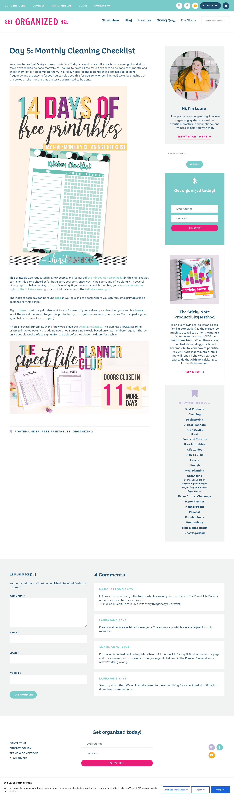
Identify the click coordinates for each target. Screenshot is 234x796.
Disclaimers (19, 758)
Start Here (110, 20)
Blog (128, 20)
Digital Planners (195, 424)
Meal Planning (194, 470)
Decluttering (194, 419)
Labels (194, 460)
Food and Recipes (195, 439)
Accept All (220, 789)
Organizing (83, 431)
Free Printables (56, 431)
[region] (117, 787)
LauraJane (108, 620)
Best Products (194, 409)
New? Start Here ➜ (194, 136)
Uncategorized (194, 533)
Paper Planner (194, 501)
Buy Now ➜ (195, 372)
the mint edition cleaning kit (106, 278)
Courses (39, 5)
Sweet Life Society (90, 327)
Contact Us (102, 5)
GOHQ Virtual (62, 5)
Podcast (194, 512)
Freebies (144, 20)
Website (15, 673)
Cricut (194, 434)
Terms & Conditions (24, 753)
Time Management (194, 527)
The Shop (188, 20)
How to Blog (194, 454)
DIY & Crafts (195, 430)
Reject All (200, 789)
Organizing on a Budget (194, 484)
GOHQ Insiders (15, 5)
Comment (17, 596)
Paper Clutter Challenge (194, 496)
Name (14, 632)
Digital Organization (194, 480)
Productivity (194, 522)
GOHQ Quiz (166, 20)
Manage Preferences (175, 789)
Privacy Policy (20, 748)
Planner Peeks (194, 506)
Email (15, 652)
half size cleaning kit (97, 289)
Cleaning (194, 414)
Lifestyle (194, 465)
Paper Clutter (195, 491)
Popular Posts (194, 517)
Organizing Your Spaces (194, 487)
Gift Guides (194, 449)
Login (83, 5)
